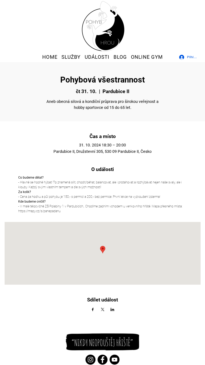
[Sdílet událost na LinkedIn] (112, 309)
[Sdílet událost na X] (103, 309)
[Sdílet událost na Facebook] (93, 309)
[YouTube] (115, 360)
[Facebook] (102, 360)
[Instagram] (90, 360)
